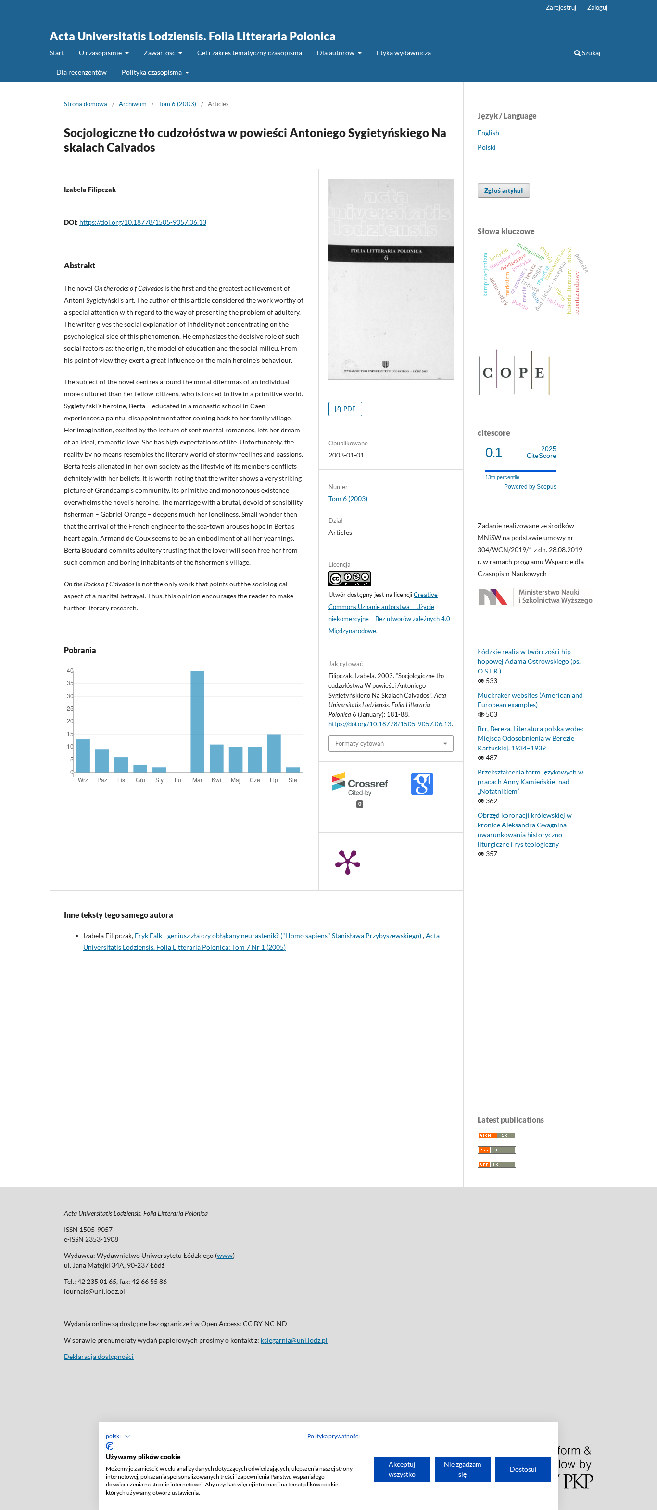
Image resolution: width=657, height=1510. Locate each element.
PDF (348, 409)
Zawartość (160, 53)
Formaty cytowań (359, 743)
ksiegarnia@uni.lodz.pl (294, 1340)
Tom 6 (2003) (177, 104)
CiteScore (541, 452)
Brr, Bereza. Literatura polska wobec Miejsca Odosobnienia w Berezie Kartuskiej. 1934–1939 (531, 738)
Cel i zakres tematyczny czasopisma (249, 53)
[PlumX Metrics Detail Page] (348, 861)
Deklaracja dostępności (99, 1356)
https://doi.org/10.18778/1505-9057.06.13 (142, 222)
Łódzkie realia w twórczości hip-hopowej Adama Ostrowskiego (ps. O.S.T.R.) (529, 661)
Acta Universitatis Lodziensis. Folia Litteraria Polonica (193, 36)
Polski (487, 147)
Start (57, 53)
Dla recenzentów (81, 72)
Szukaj (591, 53)
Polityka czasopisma (152, 72)
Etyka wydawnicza (404, 53)
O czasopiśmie (101, 53)
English (488, 132)
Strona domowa (85, 104)
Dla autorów (336, 53)
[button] (118, 1436)
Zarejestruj (561, 7)
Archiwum (133, 104)
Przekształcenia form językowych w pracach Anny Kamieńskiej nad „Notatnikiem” (530, 781)
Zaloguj (597, 7)
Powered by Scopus (530, 486)
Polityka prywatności (333, 1436)
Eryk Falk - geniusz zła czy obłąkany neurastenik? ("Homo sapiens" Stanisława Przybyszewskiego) (279, 935)
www (225, 1255)
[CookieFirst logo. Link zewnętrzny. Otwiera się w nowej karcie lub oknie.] (109, 1446)
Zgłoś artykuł (503, 190)
